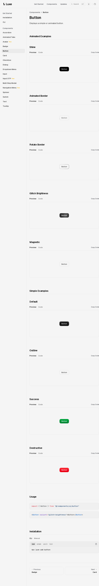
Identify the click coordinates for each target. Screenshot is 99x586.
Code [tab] (40, 52)
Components (52, 4)
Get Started (38, 4)
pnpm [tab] (39, 544)
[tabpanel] (64, 69)
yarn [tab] (45, 544)
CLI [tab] (30, 538)
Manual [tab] (37, 538)
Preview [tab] (32, 52)
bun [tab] (51, 544)
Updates (63, 4)
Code (95, 52)
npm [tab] (33, 544)
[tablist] (60, 52)
